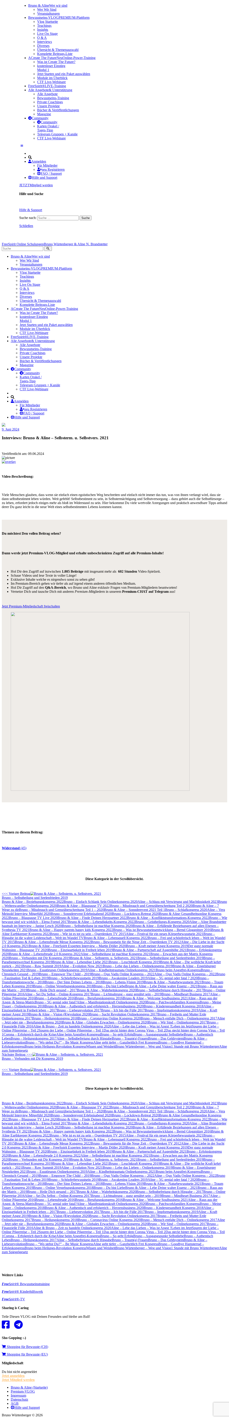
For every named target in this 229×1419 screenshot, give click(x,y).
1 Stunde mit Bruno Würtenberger (195, 1046)
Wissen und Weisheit (100, 1046)
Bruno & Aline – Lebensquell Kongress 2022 (116, 938)
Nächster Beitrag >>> (32, 1056)
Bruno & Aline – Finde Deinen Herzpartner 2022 (92, 918)
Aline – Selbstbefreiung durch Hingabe (84, 1038)
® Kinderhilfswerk (22, 1291)
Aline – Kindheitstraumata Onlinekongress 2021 (121, 970)
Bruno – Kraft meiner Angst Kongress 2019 (157, 946)
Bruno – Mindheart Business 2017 (185, 994)
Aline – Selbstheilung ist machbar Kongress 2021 (115, 954)
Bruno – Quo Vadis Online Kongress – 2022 (122, 974)
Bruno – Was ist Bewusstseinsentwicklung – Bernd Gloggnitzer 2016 (162, 930)
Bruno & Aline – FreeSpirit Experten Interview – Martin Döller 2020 (77, 946)
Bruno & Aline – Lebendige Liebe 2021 (80, 962)
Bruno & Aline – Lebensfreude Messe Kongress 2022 (53, 942)
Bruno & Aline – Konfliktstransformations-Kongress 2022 (168, 918)
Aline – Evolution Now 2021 (82, 966)
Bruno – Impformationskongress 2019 (171, 1010)
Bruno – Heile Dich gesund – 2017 (52, 990)
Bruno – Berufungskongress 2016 (99, 998)
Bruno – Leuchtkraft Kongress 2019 (134, 962)
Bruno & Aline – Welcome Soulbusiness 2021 (155, 998)
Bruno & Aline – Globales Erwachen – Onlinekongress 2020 (105, 1022)
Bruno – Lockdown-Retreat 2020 (135, 914)
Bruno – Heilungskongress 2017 (34, 1038)
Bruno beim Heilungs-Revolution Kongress (55, 1046)
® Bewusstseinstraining (26, 1284)
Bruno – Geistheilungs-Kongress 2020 (162, 922)
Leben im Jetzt (181, 1026)
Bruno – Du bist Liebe (109, 986)
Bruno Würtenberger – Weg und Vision (143, 1046)
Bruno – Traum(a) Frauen (130, 1038)
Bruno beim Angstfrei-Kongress (178, 970)
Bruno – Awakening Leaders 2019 (123, 978)
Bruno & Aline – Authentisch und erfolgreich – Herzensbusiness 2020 (94, 1006)
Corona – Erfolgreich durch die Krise (30, 1034)
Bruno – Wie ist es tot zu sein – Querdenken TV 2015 (88, 934)
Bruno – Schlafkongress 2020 (186, 910)
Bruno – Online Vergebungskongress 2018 (63, 986)
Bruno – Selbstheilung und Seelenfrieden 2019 (170, 958)
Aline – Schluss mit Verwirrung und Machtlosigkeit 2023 (178, 902)
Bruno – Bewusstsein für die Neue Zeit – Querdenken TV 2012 (136, 942)
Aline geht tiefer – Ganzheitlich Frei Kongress (125, 1042)
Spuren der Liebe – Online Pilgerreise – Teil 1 (71, 1030)
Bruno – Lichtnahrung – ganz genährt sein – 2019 (126, 994)
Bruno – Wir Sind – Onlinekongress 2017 (177, 1022)
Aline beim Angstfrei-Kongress (78, 1034)
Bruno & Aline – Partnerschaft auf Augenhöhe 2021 (150, 950)
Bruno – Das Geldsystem (166, 1038)
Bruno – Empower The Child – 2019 (65, 974)
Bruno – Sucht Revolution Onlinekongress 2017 (123, 1014)
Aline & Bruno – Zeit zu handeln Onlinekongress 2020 (72, 1026)
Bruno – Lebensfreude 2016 (55, 998)
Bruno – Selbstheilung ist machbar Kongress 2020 (97, 926)
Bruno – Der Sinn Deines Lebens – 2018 (74, 982)
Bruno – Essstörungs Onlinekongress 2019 (57, 970)
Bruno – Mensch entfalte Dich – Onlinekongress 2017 (179, 1018)
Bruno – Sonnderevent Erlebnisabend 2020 (81, 914)
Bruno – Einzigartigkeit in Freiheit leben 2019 (80, 950)
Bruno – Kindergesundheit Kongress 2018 (174, 1006)
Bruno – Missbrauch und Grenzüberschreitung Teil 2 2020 (151, 906)
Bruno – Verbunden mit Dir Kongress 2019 (39, 958)
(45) (14, 848)
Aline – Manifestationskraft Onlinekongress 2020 (111, 1002)
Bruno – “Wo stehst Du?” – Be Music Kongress (59, 1042)
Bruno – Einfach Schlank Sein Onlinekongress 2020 (101, 902)
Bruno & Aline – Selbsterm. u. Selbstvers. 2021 (103, 958)
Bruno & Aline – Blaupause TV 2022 (83, 906)
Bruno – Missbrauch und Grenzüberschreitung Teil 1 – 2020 (61, 910)
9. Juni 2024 (10, 429)
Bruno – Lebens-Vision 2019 (123, 982)
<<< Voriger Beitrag (35, 896)
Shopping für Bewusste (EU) (27, 1354)
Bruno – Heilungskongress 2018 (55, 1018)
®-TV (13, 1299)
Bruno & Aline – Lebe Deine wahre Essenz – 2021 (161, 986)
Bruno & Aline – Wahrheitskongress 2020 (106, 990)
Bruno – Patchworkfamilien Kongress (173, 1002)
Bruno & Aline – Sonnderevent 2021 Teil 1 (134, 910)
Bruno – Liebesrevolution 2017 (79, 1010)
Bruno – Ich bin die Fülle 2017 (123, 1010)
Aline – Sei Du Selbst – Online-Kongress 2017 (58, 994)
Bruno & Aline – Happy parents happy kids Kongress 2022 (71, 930)
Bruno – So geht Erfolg (116, 1034)
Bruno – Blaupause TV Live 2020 (33, 918)
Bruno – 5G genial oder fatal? (56, 1002)
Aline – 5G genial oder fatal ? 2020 (172, 978)
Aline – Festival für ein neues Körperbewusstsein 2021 (164, 934)
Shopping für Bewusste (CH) (27, 1347)
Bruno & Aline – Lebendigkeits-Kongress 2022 (101, 922)
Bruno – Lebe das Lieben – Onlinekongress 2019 (137, 966)
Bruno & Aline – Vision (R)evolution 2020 (59, 1014)
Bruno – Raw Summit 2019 (41, 966)
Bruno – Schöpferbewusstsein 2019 (74, 978)
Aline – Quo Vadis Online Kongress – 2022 (185, 974)
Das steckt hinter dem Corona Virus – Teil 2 (134, 1030)
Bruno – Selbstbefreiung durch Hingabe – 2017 (169, 990)
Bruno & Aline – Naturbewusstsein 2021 (172, 982)
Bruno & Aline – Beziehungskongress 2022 (33, 902)
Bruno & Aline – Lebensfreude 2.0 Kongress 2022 (45, 954)
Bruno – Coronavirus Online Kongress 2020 (109, 1018)
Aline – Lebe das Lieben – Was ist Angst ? (141, 1026)
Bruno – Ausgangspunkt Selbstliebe (158, 1034)
